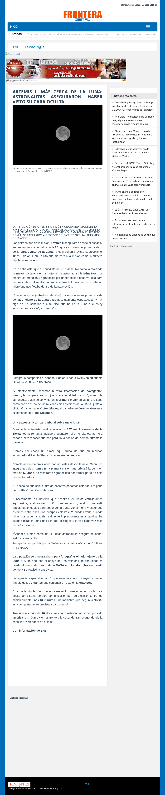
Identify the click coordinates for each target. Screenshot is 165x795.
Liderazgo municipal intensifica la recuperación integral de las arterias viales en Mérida (130, 153)
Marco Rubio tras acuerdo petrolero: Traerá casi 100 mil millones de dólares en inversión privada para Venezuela (132, 181)
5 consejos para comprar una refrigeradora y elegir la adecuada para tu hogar (133, 224)
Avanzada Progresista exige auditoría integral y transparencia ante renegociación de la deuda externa (58, 34)
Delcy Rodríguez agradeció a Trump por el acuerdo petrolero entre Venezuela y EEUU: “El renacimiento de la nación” (133, 106)
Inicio (14, 26)
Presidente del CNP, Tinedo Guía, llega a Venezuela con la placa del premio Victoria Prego (133, 167)
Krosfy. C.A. (58, 788)
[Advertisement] (57, 197)
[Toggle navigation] (148, 27)
